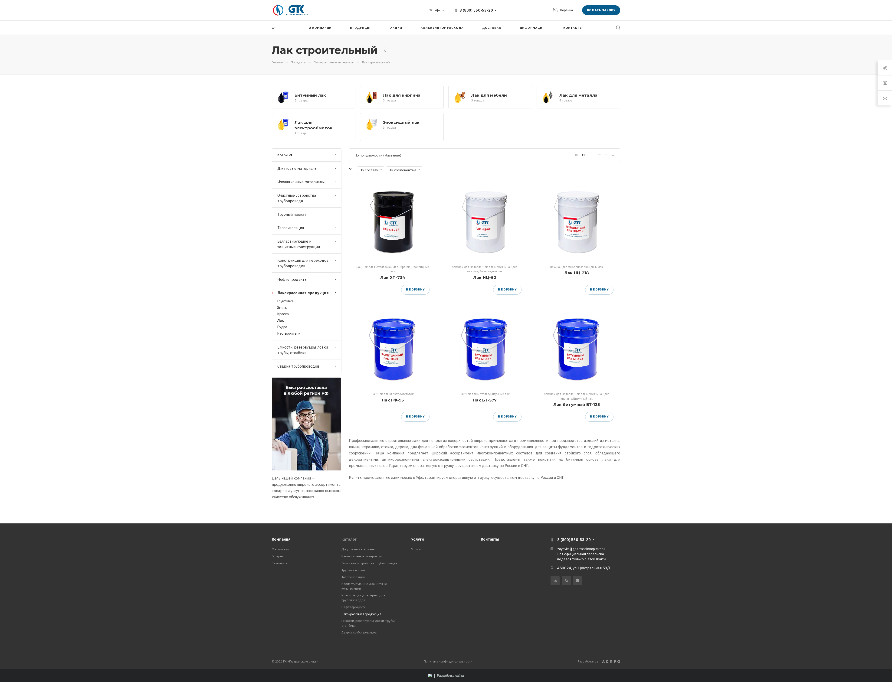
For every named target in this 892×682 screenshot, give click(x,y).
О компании (280, 549)
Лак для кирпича (401, 95)
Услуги (417, 539)
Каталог (349, 539)
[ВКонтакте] (555, 580)
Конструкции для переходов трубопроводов (302, 263)
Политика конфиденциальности (448, 661)
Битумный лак (310, 95)
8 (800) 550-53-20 (476, 10)
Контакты (490, 539)
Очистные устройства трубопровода (296, 198)
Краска (283, 314)
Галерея (278, 556)
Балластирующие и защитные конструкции (298, 244)
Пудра (282, 327)
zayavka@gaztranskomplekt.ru (581, 549)
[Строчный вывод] (606, 155)
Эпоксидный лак (401, 122)
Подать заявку (601, 10)
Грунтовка (285, 301)
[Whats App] (577, 580)
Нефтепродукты (292, 279)
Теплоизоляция (290, 227)
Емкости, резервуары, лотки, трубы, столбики (302, 350)
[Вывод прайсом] (613, 155)
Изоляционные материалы (301, 181)
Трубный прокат (291, 214)
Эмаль (282, 307)
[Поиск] (618, 28)
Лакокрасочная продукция (303, 292)
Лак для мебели (489, 95)
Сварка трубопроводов (298, 366)
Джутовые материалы (297, 168)
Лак (280, 320)
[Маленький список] (576, 155)
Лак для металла (578, 95)
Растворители (288, 333)
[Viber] (566, 580)
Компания (281, 539)
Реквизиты (280, 563)
